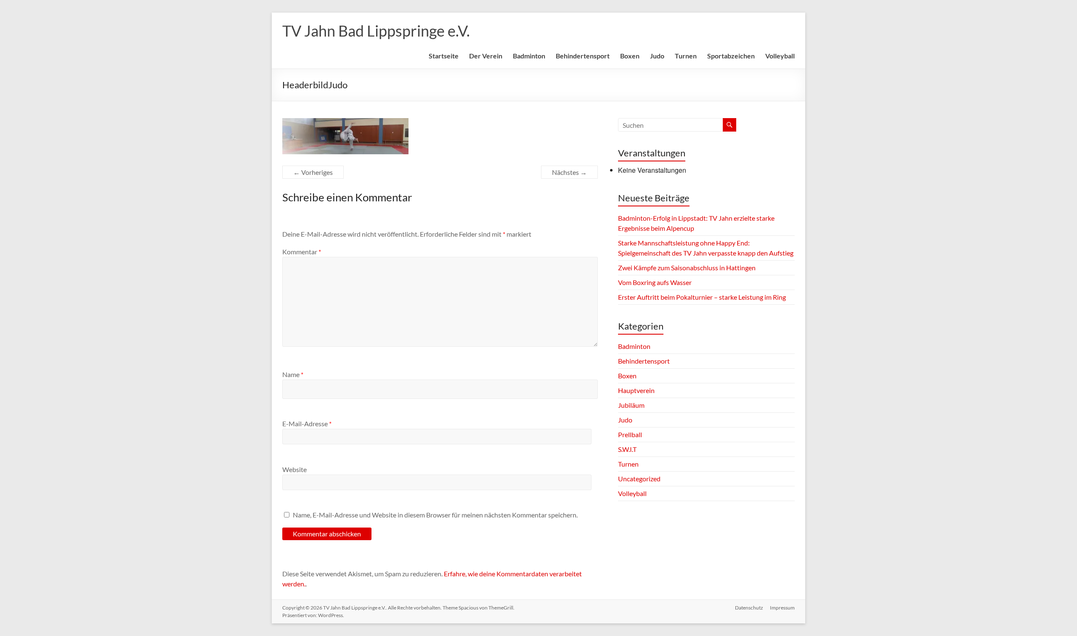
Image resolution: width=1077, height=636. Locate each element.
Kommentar (301, 252)
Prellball (630, 434)
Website (294, 469)
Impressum (782, 607)
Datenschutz (749, 607)
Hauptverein (636, 390)
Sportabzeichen (731, 56)
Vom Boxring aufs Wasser (655, 282)
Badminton (529, 56)
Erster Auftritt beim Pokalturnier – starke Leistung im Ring (702, 297)
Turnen (686, 56)
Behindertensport (583, 56)
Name (292, 374)
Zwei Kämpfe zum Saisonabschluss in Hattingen (687, 268)
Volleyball (780, 56)
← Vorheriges (313, 172)
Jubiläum (631, 405)
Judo (657, 56)
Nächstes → (569, 172)
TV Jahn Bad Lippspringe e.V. (376, 30)
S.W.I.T (627, 449)
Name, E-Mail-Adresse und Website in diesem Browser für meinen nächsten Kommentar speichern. (435, 515)
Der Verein (485, 56)
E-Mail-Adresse (307, 424)
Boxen (629, 56)
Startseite (444, 56)
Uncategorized (639, 479)
